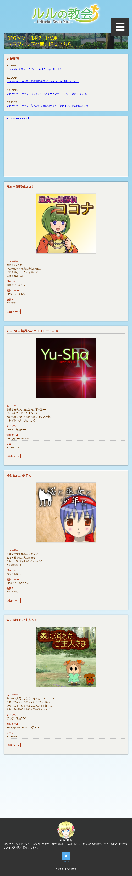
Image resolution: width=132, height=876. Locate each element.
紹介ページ (14, 311)
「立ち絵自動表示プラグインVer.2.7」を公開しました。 (37, 69)
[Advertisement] (66, 789)
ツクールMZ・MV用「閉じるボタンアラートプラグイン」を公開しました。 (47, 93)
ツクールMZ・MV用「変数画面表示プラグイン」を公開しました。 (43, 81)
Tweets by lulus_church (17, 118)
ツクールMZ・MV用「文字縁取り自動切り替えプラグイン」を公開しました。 (49, 105)
